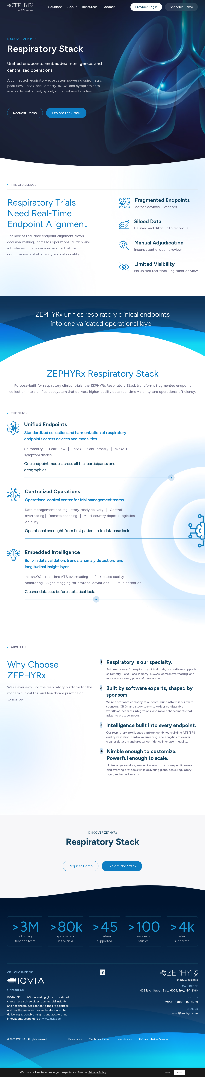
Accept (179, 1072)
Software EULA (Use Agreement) (154, 1039)
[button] (55, 7)
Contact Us (15, 990)
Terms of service (124, 1039)
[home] (20, 7)
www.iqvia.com (52, 1018)
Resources (89, 7)
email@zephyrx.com (185, 1013)
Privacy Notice (75, 1039)
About (72, 7)
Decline (167, 1072)
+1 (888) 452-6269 (185, 1002)
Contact (108, 7)
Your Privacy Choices (99, 1039)
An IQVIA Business (20, 972)
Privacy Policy (97, 1072)
